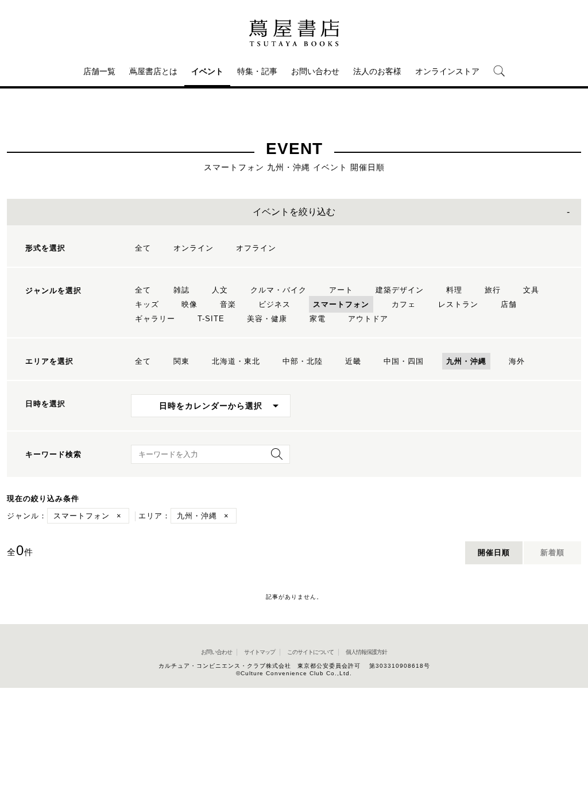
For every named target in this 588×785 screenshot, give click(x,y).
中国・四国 (404, 361)
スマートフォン (341, 304)
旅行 (493, 290)
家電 (318, 318)
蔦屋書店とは (153, 71)
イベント (207, 71)
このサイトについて (310, 652)
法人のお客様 (377, 71)
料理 (454, 290)
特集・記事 (257, 71)
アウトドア (368, 318)
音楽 (228, 304)
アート (341, 290)
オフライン (256, 248)
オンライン (193, 248)
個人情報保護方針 (366, 652)
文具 (531, 290)
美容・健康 (267, 318)
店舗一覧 (99, 71)
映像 (189, 304)
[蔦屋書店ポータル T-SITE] (294, 33)
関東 (181, 361)
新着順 (552, 552)
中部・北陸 (303, 361)
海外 (517, 361)
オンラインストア (447, 71)
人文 (220, 290)
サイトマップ (259, 652)
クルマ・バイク (278, 290)
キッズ (147, 304)
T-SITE (211, 318)
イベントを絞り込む (294, 212)
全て (143, 248)
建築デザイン (400, 290)
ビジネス (274, 304)
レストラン (458, 304)
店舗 (509, 304)
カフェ (404, 304)
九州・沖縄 (466, 361)
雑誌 (181, 290)
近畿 (353, 361)
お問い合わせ (315, 71)
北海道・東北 (236, 361)
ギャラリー (155, 318)
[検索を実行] (274, 457)
